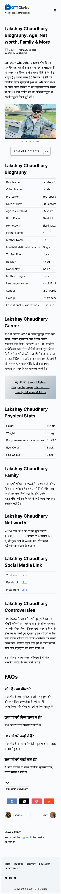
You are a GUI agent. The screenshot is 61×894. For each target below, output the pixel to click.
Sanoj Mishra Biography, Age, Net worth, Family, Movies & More (30, 387)
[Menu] (55, 10)
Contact (31, 864)
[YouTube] (15, 878)
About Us (18, 864)
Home (7, 864)
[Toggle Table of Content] (44, 151)
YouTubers (21, 53)
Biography (10, 53)
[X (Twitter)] (24, 801)
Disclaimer (44, 864)
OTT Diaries (41, 888)
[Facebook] (12, 801)
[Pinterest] (37, 801)
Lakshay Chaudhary (17, 788)
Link (24, 575)
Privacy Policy (12, 868)
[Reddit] (49, 801)
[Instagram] (10, 878)
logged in (26, 837)
